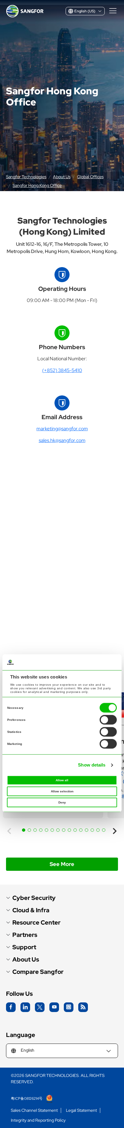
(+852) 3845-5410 (62, 370)
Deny (62, 802)
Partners (24, 935)
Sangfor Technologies (26, 176)
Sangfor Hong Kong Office (37, 185)
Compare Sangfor (38, 972)
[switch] (108, 720)
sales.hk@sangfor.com (62, 440)
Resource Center (36, 922)
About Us (61, 176)
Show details (91, 764)
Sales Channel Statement (34, 1110)
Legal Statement (81, 1110)
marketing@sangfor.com (62, 428)
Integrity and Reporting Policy (38, 1120)
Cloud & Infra (30, 910)
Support (24, 947)
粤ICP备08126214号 (27, 1098)
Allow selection (62, 791)
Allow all (62, 780)
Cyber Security (34, 898)
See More (62, 864)
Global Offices (90, 176)
